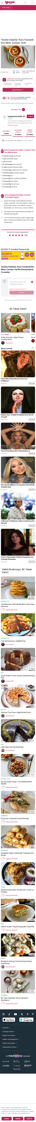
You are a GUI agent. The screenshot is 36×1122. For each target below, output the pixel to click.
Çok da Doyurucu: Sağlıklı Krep (13, 641)
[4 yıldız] (19, 235)
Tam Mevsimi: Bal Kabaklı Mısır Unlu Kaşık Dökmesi (17, 605)
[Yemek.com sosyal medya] (15, 1056)
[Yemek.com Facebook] (27, 1014)
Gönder (21, 292)
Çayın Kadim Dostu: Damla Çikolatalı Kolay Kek (18, 677)
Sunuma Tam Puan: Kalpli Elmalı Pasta (16, 712)
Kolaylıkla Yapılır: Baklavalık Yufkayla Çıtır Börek (17, 854)
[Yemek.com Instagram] (3, 1014)
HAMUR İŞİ (4, 815)
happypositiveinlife (15, 116)
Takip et (30, 116)
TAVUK (3, 887)
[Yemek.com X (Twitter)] (22, 1014)
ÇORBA (33, 334)
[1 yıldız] (10, 235)
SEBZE (3, 958)
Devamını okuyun (13, 125)
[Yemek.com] (10, 2)
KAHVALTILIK (5, 601)
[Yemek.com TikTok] (9, 1014)
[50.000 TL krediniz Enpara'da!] (18, 255)
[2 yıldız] (13, 235)
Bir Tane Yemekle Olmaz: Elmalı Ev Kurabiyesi (14, 999)
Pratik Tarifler (6, 7)
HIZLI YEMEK (5, 334)
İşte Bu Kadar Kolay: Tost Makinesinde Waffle (16, 783)
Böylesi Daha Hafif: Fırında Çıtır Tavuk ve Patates (17, 891)
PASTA (3, 709)
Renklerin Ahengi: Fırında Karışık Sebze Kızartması (16, 962)
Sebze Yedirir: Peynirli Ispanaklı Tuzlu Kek (17, 927)
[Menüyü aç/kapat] (2, 2)
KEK (2, 673)
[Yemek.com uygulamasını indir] (8, 1020)
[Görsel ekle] (32, 282)
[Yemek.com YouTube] (15, 1014)
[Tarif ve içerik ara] (25, 2)
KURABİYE (4, 995)
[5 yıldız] (22, 235)
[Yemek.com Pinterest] (33, 1014)
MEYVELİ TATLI (5, 779)
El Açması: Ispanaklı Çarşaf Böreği (15, 818)
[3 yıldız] (16, 235)
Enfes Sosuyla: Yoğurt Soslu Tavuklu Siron (12, 338)
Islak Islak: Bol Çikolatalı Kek (12, 747)
